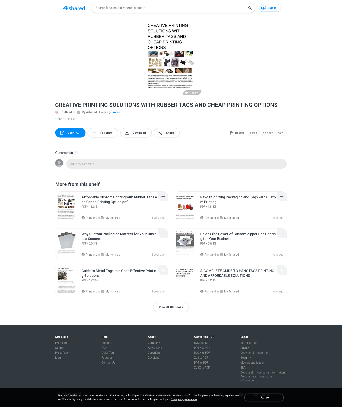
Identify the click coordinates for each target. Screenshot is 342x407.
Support (107, 342)
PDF (60, 119)
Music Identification (252, 362)
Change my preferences (184, 399)
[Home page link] (74, 8)
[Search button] (250, 8)
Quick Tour (108, 352)
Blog (58, 357)
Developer (154, 357)
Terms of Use (248, 342)
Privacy (245, 347)
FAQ (104, 347)
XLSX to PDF (202, 367)
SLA (243, 367)
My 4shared (89, 112)
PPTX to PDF (202, 347)
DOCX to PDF (202, 352)
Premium (61, 342)
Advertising (155, 347)
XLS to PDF (201, 357)
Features (107, 357)
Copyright (154, 352)
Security (245, 357)
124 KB (72, 119)
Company (154, 342)
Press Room (62, 352)
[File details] (70, 207)
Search (59, 347)
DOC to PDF (201, 342)
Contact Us (108, 362)
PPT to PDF (201, 362)
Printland (66, 112)
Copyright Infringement (255, 352)
